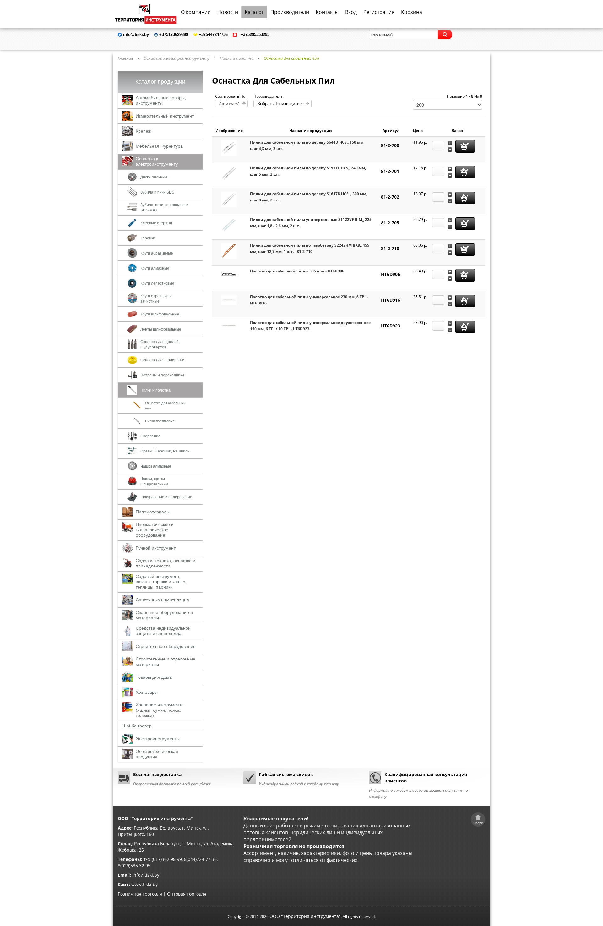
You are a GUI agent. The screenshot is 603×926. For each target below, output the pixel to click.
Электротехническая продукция (157, 754)
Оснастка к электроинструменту (176, 58)
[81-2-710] (229, 250)
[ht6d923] (229, 325)
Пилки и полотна (236, 58)
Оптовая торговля (186, 894)
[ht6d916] (229, 299)
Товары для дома (154, 677)
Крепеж (143, 131)
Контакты (327, 11)
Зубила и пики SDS (157, 192)
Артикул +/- (229, 103)
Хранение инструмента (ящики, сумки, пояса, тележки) (160, 710)
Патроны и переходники (162, 375)
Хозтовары (147, 692)
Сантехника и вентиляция (162, 599)
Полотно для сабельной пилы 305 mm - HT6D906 (297, 271)
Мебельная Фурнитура (159, 146)
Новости (227, 11)
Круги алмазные (154, 268)
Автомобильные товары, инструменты (161, 100)
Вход (351, 11)
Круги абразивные (156, 253)
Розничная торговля (140, 894)
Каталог (254, 11)
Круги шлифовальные (159, 314)
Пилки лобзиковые (160, 421)
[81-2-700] (229, 147)
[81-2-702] (229, 199)
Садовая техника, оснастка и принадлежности (165, 563)
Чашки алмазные (155, 466)
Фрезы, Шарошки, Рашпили (165, 451)
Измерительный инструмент (165, 115)
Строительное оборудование (166, 646)
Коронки (147, 238)
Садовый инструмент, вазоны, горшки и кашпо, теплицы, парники (161, 581)
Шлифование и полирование (166, 497)
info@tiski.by (145, 875)
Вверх (478, 822)
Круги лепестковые (157, 283)
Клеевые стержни (156, 223)
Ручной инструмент (156, 548)
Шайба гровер (137, 725)
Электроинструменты (158, 738)
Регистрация (378, 11)
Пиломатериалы (153, 511)
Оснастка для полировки (162, 360)
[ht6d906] (229, 274)
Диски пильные (153, 177)
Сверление (150, 436)
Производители (289, 11)
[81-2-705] (229, 224)
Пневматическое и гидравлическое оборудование (155, 530)
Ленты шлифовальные (160, 329)
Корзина (411, 11)
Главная (125, 58)
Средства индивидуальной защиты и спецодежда (163, 631)
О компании (196, 11)
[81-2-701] (229, 173)
